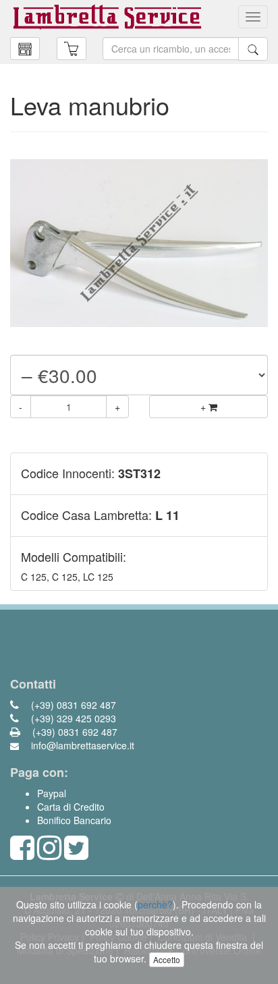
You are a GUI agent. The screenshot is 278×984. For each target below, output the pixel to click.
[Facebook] (22, 854)
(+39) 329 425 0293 (72, 718)
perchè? (155, 904)
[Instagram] (49, 854)
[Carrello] (25, 48)
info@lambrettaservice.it (81, 745)
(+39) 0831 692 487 (72, 705)
